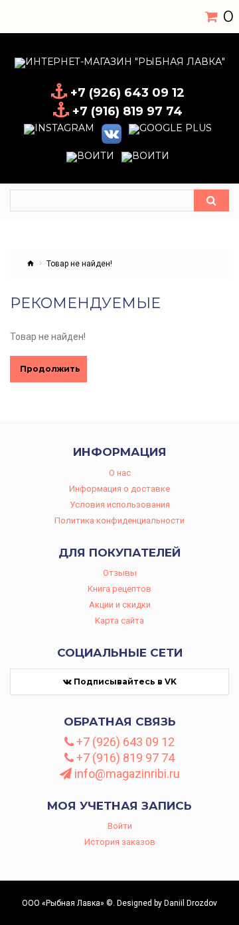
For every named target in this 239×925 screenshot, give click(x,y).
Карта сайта (119, 621)
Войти (120, 826)
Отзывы (120, 573)
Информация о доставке (119, 489)
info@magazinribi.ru (126, 774)
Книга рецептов (119, 589)
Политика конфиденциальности (119, 520)
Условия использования (120, 505)
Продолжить (50, 369)
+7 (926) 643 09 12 (124, 742)
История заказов (119, 842)
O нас (120, 473)
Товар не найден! (79, 263)
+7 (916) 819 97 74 (124, 758)
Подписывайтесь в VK (124, 681)
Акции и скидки (120, 605)
